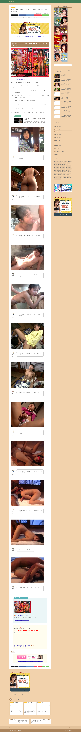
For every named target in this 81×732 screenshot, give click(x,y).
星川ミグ (56, 173)
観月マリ (61, 177)
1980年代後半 (58, 129)
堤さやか (56, 164)
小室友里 (64, 170)
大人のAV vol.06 (63, 167)
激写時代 (11, 1)
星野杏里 (65, 173)
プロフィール (61, 161)
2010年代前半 (58, 143)
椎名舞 (60, 174)
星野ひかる (60, 173)
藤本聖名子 (56, 177)
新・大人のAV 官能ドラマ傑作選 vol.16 (22, 645)
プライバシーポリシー (13, 730)
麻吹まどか (69, 177)
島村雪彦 (60, 171)
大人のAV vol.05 (57, 167)
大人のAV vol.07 (69, 167)
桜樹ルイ (56, 174)
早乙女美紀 (69, 171)
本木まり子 (69, 173)
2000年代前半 (58, 137)
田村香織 (68, 174)
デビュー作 (56, 161)
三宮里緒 (70, 161)
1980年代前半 (58, 126)
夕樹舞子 (60, 164)
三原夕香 (66, 161)
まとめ (56, 154)
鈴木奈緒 (65, 177)
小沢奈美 (68, 170)
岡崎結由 (56, 171)
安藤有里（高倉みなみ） (58, 170)
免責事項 (19, 730)
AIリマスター (58, 148)
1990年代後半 (58, 134)
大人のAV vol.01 (65, 164)
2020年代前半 (58, 145)
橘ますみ (64, 174)
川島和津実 (64, 171)
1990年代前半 (58, 131)
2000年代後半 (58, 140)
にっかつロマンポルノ (59, 151)
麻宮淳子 (13, 651)
